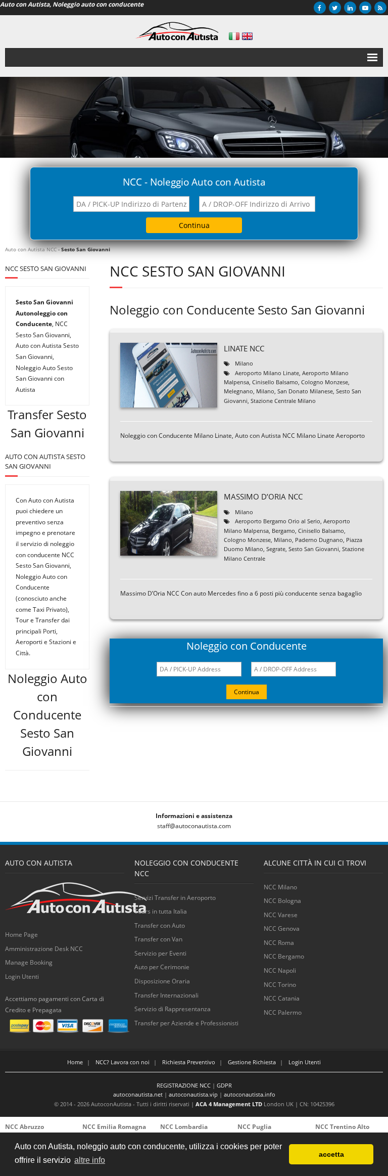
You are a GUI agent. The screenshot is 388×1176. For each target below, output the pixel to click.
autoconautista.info (249, 1094)
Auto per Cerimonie (161, 967)
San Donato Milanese (305, 391)
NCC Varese (281, 915)
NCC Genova (282, 928)
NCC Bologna (282, 900)
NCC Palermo (283, 1012)
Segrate (275, 549)
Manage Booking (29, 962)
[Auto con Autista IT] (234, 36)
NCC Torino (280, 984)
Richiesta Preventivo (188, 1062)
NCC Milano (280, 887)
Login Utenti (22, 976)
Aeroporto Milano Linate (267, 373)
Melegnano (238, 391)
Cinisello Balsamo (275, 382)
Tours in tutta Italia (160, 911)
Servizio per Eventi (160, 953)
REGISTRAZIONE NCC (184, 1085)
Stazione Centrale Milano (283, 400)
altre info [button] (89, 1160)
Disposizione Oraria (162, 981)
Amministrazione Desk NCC (44, 948)
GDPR (224, 1085)
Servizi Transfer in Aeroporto (175, 897)
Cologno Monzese (324, 382)
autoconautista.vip (193, 1094)
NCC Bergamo (284, 956)
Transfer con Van (158, 939)
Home (75, 1062)
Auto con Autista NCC (31, 249)
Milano (244, 363)
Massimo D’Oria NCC (263, 496)
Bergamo (283, 530)
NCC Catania (282, 998)
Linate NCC (244, 348)
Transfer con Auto (159, 925)
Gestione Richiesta (252, 1062)
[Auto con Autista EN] (247, 36)
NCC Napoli (280, 970)
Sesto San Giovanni (313, 549)
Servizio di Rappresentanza (172, 1009)
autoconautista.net (138, 1094)
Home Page (21, 934)
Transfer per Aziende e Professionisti (186, 1023)
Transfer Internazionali (166, 995)
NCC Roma (279, 942)
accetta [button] (331, 1154)
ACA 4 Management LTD (229, 1104)
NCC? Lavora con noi (122, 1062)
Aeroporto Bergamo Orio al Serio (277, 521)
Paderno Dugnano (319, 540)
